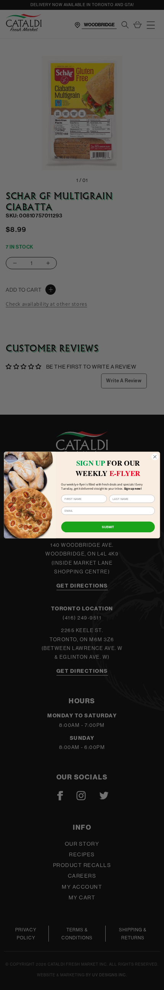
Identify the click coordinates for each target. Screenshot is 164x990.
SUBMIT (108, 527)
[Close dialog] (154, 456)
